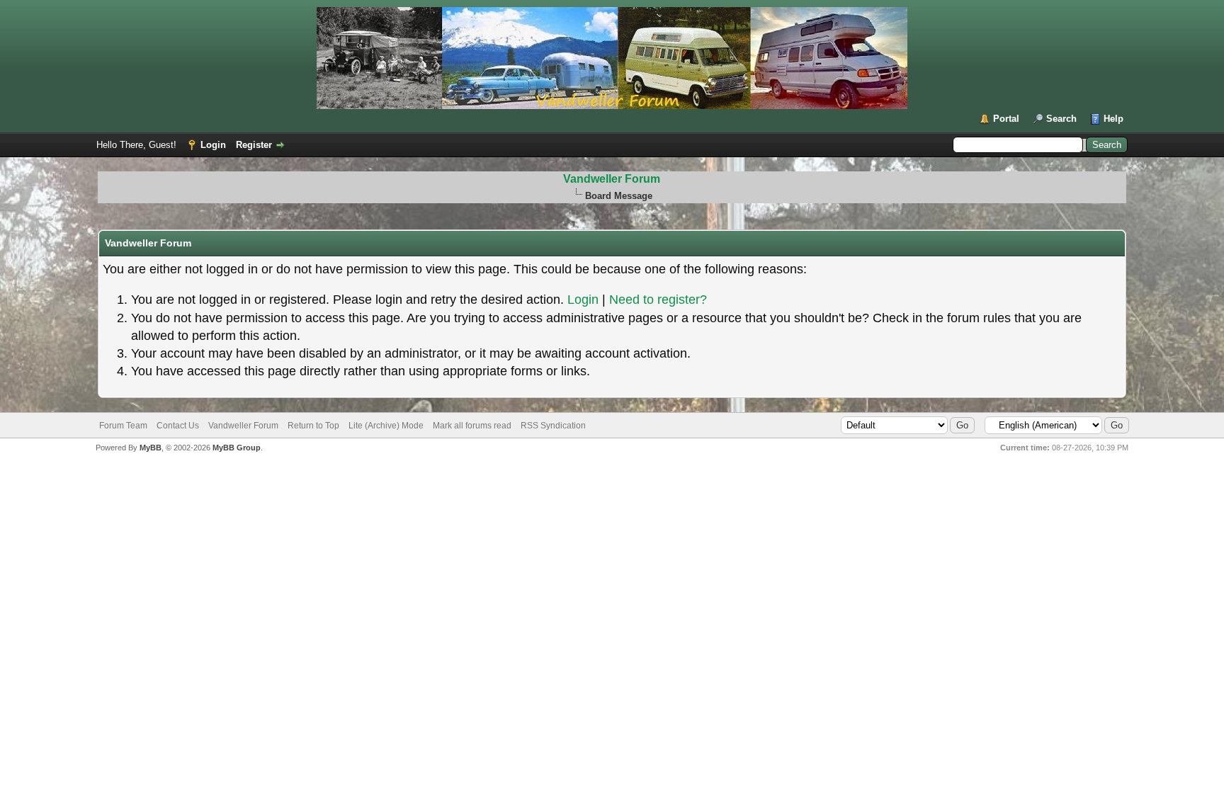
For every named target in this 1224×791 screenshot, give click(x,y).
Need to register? (658, 299)
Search (1061, 118)
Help (1113, 118)
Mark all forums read (472, 426)
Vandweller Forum (611, 179)
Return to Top (313, 426)
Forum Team (123, 426)
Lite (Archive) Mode (386, 426)
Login (213, 145)
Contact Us (178, 426)
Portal (1006, 118)
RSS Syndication (553, 426)
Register (254, 145)
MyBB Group (236, 447)
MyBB (151, 447)
